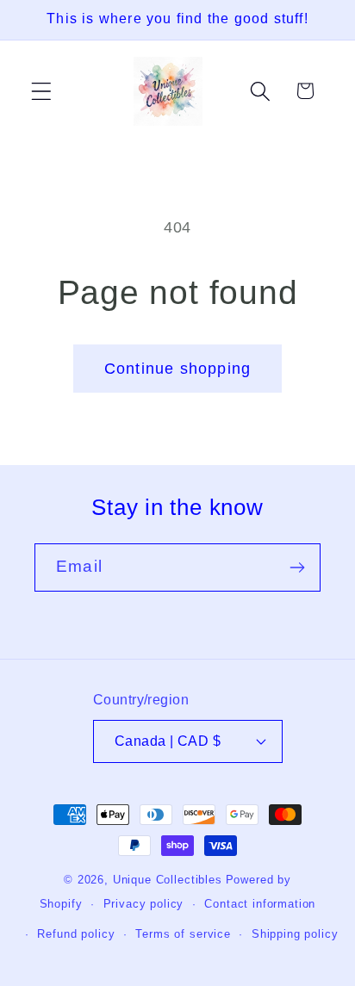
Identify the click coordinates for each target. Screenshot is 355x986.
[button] (42, 91)
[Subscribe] (297, 567)
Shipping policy (295, 933)
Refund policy (76, 933)
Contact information (259, 903)
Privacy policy (143, 903)
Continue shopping (177, 368)
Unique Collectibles (167, 879)
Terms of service (182, 933)
